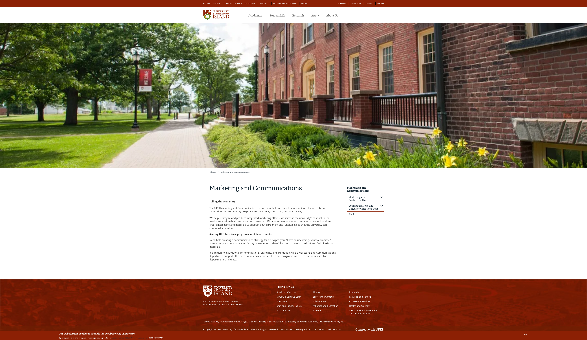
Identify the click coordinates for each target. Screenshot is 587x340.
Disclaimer (286, 329)
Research (298, 15)
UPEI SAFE (319, 329)
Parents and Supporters (285, 3)
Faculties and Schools (360, 296)
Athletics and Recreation (325, 305)
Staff (351, 214)
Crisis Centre (319, 301)
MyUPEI (280, 296)
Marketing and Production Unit (358, 199)
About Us (332, 15)
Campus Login (294, 296)
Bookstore (282, 301)
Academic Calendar (287, 292)
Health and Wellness (359, 305)
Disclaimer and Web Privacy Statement (130, 337)
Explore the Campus (323, 296)
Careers (342, 3)
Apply (315, 15)
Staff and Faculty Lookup (289, 305)
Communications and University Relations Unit (363, 207)
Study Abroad (284, 310)
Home (213, 172)
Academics (255, 15)
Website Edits (334, 329)
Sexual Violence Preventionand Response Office (363, 312)
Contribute (355, 3)
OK (525, 334)
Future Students (211, 3)
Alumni (304, 3)
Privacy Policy (303, 329)
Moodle (317, 310)
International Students (258, 3)
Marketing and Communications (234, 172)
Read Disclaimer (155, 337)
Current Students (233, 3)
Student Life (277, 15)
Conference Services (359, 301)
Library (316, 292)
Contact (369, 3)
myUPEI (380, 3)
